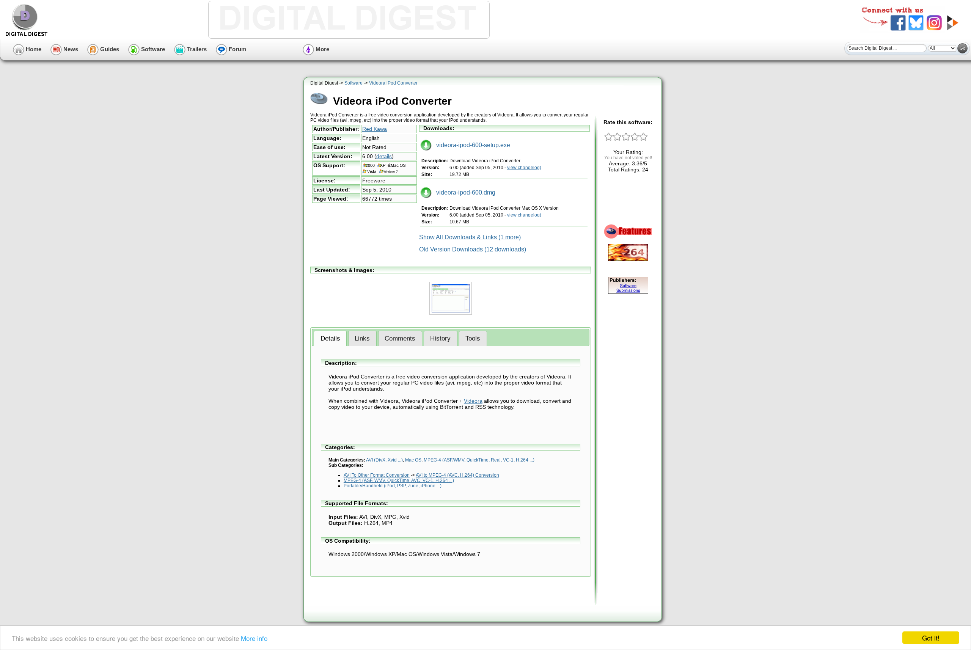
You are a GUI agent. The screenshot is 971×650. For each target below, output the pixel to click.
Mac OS (413, 460)
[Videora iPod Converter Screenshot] (450, 313)
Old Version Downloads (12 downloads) (472, 249)
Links (362, 338)
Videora (473, 401)
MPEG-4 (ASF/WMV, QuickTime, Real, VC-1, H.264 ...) (479, 460)
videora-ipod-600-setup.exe (471, 145)
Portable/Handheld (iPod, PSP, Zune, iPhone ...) (393, 485)
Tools (472, 338)
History (440, 338)
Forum (236, 49)
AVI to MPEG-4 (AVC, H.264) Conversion (457, 475)
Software (152, 49)
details (384, 156)
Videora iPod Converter (393, 83)
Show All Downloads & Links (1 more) (470, 237)
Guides (109, 49)
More (321, 49)
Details (330, 338)
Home (32, 49)
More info (254, 638)
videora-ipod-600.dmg (463, 192)
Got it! (931, 637)
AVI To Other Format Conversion (377, 475)
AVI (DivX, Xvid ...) (384, 460)
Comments (400, 338)
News (70, 49)
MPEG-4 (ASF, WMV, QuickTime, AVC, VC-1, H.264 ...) (399, 480)
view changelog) (524, 167)
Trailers (196, 49)
